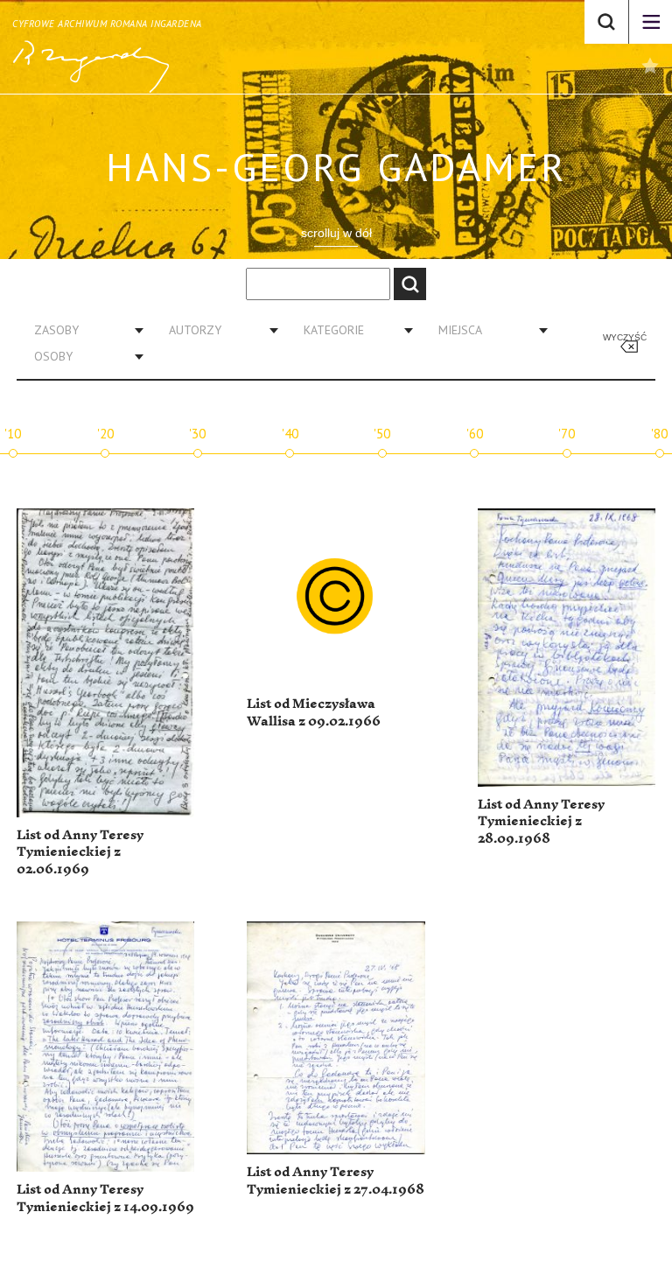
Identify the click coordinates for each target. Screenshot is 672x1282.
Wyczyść (625, 337)
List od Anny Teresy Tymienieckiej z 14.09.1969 (105, 1198)
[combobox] (82, 330)
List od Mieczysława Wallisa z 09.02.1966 (314, 713)
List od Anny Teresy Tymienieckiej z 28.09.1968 (541, 821)
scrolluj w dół (336, 233)
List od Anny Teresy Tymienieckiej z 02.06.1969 (80, 852)
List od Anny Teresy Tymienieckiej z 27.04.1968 (335, 1181)
